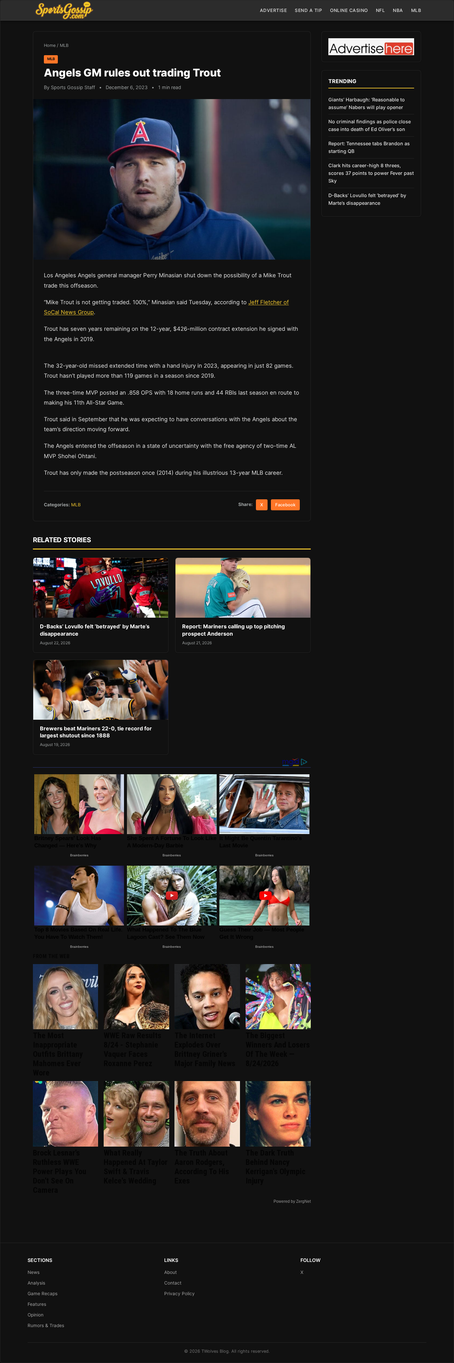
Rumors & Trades (46, 1325)
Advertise (273, 10)
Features (37, 1304)
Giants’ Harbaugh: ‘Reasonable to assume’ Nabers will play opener (366, 103)
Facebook (285, 504)
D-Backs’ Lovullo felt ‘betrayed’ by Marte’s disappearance (367, 199)
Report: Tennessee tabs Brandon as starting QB (369, 147)
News (34, 1272)
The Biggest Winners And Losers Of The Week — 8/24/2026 (278, 1049)
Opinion (36, 1314)
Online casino (349, 10)
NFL (380, 10)
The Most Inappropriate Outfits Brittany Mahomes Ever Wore (58, 1054)
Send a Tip (308, 10)
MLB (416, 10)
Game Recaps (42, 1293)
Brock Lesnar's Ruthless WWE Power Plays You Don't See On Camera (59, 1171)
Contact (172, 1283)
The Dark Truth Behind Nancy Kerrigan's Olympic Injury (275, 1166)
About (170, 1272)
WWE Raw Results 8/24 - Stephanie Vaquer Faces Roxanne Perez (132, 1049)
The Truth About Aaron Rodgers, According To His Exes (201, 1166)
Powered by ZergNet (292, 1201)
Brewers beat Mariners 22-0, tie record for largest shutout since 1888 (96, 732)
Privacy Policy (179, 1293)
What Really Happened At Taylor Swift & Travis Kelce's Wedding (136, 1166)
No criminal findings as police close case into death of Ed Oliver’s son (369, 125)
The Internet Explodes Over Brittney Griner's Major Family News (204, 1049)
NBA (398, 10)
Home (50, 45)
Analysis (36, 1283)
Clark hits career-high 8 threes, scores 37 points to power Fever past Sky (371, 173)
